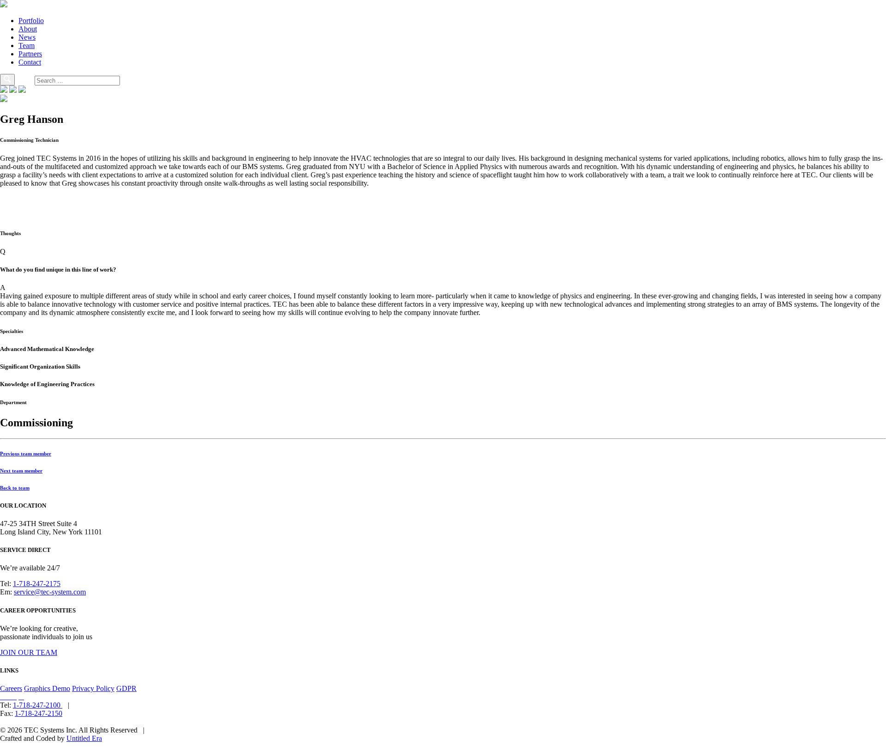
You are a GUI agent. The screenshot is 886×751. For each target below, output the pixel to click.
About (27, 29)
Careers (11, 688)
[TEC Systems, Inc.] (3, 5)
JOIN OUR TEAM (28, 652)
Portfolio (31, 20)
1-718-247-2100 (37, 705)
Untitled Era (84, 738)
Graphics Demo (47, 688)
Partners (30, 54)
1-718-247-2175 (36, 583)
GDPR (126, 688)
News (27, 37)
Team (26, 45)
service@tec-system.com (50, 592)
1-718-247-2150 (38, 713)
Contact (29, 62)
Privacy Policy (93, 688)
